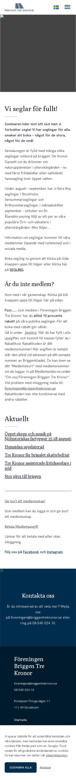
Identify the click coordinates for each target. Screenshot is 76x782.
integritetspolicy (56, 755)
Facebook (31, 552)
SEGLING (16, 269)
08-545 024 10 (43, 623)
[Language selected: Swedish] (56, 7)
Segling (31, 332)
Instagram (55, 552)
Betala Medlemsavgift (21, 526)
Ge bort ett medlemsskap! (25, 501)
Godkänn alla (21, 767)
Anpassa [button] (45, 767)
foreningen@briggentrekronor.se (30, 388)
